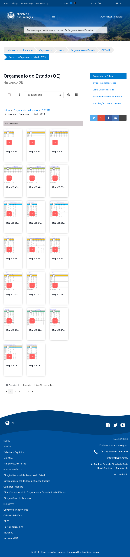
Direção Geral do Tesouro (17, 498)
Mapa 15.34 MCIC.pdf (39, 258)
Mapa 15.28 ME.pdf (38, 330)
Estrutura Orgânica (13, 452)
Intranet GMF (10, 538)
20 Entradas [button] (12, 385)
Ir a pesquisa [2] (27, 3)
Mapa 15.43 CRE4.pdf (39, 151)
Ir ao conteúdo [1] (11, 3)
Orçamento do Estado (26, 110)
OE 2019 (46, 110)
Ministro (8, 457)
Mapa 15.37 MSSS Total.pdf (42, 222)
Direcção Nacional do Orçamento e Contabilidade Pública (34, 492)
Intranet (8, 532)
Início (7, 110)
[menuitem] (108, 76)
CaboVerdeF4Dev (12, 515)
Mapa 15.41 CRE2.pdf (16, 187)
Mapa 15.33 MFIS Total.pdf (65, 258)
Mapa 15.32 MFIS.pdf (16, 294)
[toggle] (14, 95)
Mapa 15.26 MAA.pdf (16, 365)
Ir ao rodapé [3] (42, 3)
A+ (99, 3)
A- (92, 3)
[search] (60, 94)
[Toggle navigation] (38, 17)
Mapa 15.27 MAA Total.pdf (65, 330)
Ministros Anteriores (14, 463)
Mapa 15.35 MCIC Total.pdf (19, 258)
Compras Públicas (13, 486)
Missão (7, 446)
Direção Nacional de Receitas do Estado (24, 475)
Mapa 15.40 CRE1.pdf (39, 187)
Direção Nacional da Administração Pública (26, 480)
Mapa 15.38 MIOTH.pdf (17, 222)
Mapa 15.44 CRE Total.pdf (18, 151)
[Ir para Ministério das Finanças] (20, 15)
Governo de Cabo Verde (15, 509)
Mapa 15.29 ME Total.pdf (18, 330)
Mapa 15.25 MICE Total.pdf (42, 365)
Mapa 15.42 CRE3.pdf (62, 151)
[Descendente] (19, 94)
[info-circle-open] (68, 94)
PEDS (6, 521)
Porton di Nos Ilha (13, 526)
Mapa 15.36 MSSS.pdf (62, 222)
